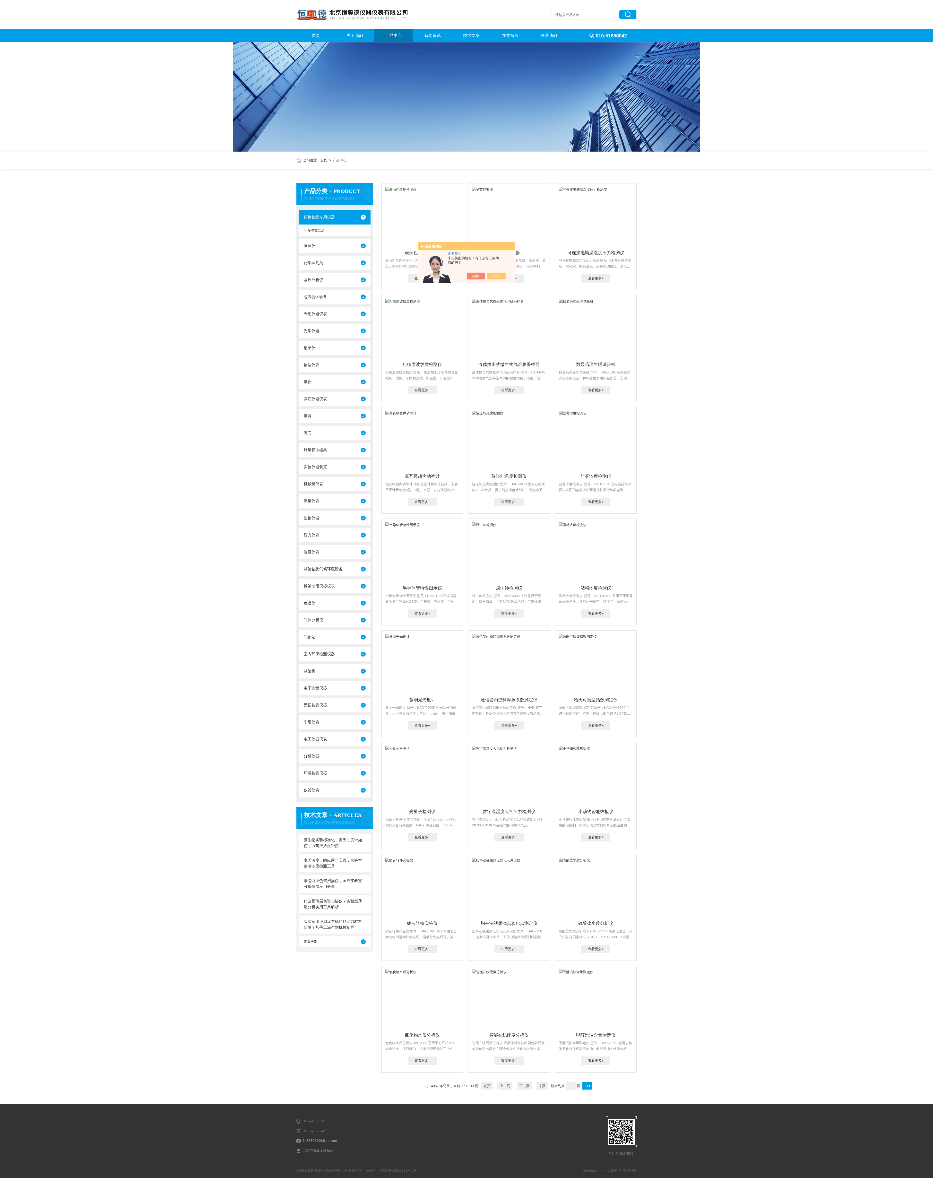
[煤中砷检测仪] (509, 552)
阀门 (307, 433)
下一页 (524, 1086)
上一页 (505, 1086)
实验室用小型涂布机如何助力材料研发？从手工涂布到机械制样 (333, 924)
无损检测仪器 (315, 705)
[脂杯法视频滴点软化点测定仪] (509, 888)
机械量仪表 (313, 484)
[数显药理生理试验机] (596, 329)
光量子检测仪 (422, 811)
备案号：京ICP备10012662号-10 (391, 1170)
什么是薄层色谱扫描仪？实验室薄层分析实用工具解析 (333, 904)
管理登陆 (630, 1170)
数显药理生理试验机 (595, 364)
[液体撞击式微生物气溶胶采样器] (509, 329)
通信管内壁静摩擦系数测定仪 (509, 699)
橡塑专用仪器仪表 (319, 586)
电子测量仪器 (315, 688)
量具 (307, 416)
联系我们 (549, 35)
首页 (316, 35)
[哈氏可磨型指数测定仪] (596, 664)
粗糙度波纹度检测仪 (422, 364)
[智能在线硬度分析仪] (509, 1000)
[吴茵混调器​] (509, 217)
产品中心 (393, 35)
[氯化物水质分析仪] (422, 1000)
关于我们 (354, 35)
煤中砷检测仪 (509, 588)
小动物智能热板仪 (595, 811)
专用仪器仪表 (315, 314)
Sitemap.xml (592, 1170)
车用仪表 (311, 722)
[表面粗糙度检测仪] (422, 217)
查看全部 (310, 942)
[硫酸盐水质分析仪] (596, 888)
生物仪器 (311, 518)
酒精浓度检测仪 (595, 588)
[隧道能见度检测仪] (509, 441)
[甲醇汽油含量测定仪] (596, 1000)
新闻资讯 (432, 35)
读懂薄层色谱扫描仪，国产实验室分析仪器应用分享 (333, 884)
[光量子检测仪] (422, 776)
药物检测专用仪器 (319, 217)
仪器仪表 (311, 790)
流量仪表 (311, 501)
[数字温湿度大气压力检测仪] (509, 776)
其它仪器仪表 (315, 399)
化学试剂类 (313, 263)
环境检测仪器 (315, 773)
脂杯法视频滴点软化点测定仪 (509, 923)
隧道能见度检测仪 (509, 476)
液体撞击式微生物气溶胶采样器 (509, 364)
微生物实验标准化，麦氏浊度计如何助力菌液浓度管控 (333, 843)
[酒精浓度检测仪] (596, 552)
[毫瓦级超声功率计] (422, 441)
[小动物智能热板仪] (596, 776)
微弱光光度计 (422, 699)
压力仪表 (311, 535)
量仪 (307, 382)
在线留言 (510, 35)
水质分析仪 (313, 280)
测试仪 (309, 246)
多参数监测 (316, 230)
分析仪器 (311, 756)
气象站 (309, 637)
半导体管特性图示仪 (422, 588)
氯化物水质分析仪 (422, 1035)
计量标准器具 (315, 450)
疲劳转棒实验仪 (422, 923)
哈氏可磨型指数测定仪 (596, 699)
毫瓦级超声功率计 (422, 476)
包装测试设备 (315, 297)
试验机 (309, 671)
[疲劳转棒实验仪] (422, 888)
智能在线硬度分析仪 (509, 1035)
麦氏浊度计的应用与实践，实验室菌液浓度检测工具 (333, 863)
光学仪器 (311, 331)
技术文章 (471, 35)
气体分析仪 (313, 620)
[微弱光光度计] (422, 664)
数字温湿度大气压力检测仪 (509, 811)
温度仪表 (311, 552)
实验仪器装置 (315, 467)
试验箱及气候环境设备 (323, 569)
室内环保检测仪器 (319, 654)
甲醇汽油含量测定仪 (595, 1035)
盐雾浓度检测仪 (595, 476)
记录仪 (309, 348)
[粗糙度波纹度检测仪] (422, 329)
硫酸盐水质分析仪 (595, 923)
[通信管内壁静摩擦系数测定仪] (509, 664)
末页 (542, 1086)
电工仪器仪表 (315, 739)
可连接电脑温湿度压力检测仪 (595, 252)
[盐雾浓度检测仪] (596, 441)
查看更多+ (596, 278)
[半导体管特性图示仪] (422, 552)
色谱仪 (309, 603)
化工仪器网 (612, 1170)
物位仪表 (311, 365)
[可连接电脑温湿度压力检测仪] (596, 217)
